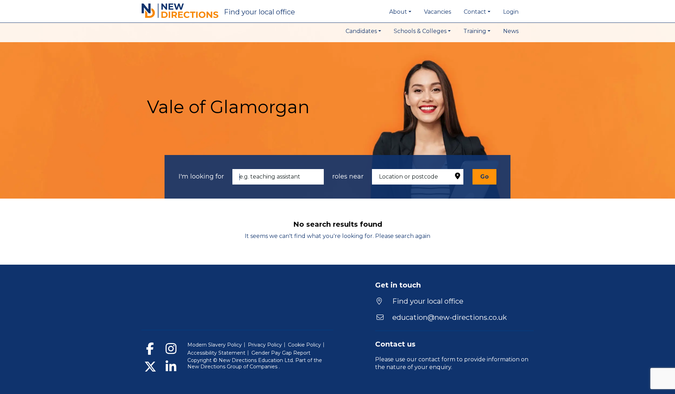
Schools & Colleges (420, 31)
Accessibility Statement (216, 353)
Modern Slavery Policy (214, 345)
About (398, 11)
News (511, 31)
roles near (348, 176)
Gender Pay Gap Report (280, 353)
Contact (475, 11)
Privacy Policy (265, 345)
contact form (436, 359)
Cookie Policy (304, 345)
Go (484, 176)
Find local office (259, 12)
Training (474, 31)
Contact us (395, 344)
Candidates (361, 31)
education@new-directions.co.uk (449, 317)
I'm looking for (201, 176)
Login (511, 11)
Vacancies (437, 11)
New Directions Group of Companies (233, 366)
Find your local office (427, 301)
